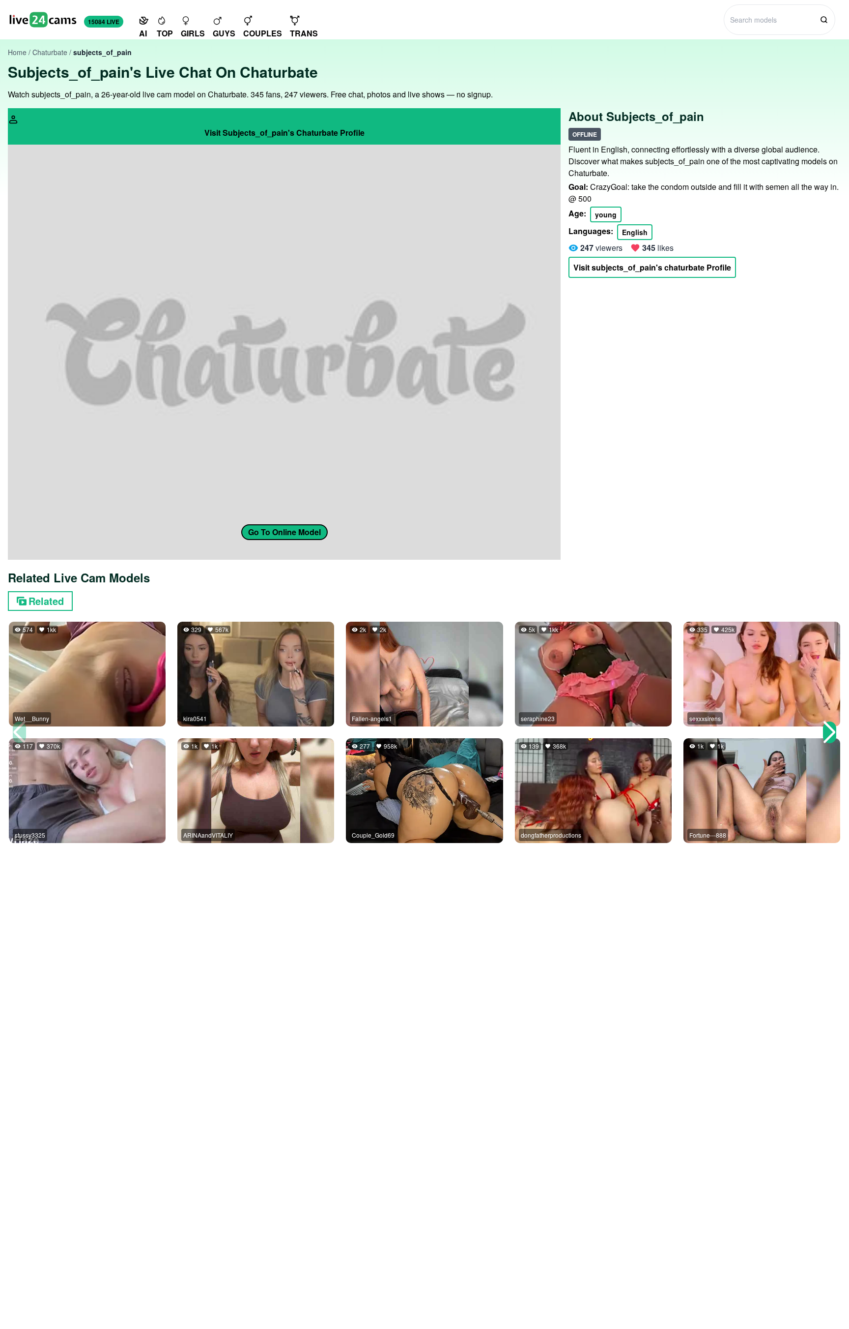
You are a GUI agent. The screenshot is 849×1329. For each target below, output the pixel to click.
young (606, 214)
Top (165, 33)
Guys (224, 33)
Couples (262, 33)
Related (46, 601)
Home (17, 52)
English (635, 232)
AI (143, 33)
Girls (193, 33)
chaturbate (49, 52)
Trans (304, 33)
